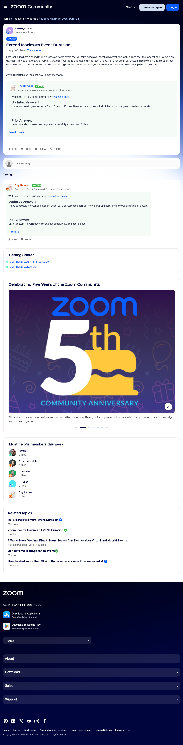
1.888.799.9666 (29, 605)
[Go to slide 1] (76, 427)
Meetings (13, 524)
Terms (6, 730)
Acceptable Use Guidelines (53, 730)
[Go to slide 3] (87, 427)
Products (18, 18)
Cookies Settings (103, 730)
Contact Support (152, 7)
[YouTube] (28, 720)
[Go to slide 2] (80, 427)
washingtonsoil (23, 28)
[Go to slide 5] (98, 427)
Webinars (32, 18)
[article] (91, 213)
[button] (5, 7)
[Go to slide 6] (102, 427)
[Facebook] (44, 720)
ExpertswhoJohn (28, 461)
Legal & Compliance (81, 730)
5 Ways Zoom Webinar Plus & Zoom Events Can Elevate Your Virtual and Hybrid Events (67, 540)
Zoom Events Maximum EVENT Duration (35, 530)
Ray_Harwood (25, 86)
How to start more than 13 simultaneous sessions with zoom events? (55, 561)
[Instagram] (36, 720)
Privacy (16, 730)
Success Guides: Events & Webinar (28, 544)
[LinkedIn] (13, 720)
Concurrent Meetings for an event (31, 551)
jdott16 (23, 450)
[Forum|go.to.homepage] (31, 7)
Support (11, 699)
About (9, 658)
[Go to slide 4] (93, 427)
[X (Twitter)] (21, 720)
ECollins (23, 482)
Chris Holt (24, 471)
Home (6, 18)
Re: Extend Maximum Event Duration (33, 519)
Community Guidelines (23, 266)
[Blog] (5, 720)
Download (12, 672)
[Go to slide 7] (106, 427)
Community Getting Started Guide (29, 261)
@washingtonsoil (60, 96)
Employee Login (123, 730)
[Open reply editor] (91, 163)
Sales (9, 686)
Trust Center (30, 730)
